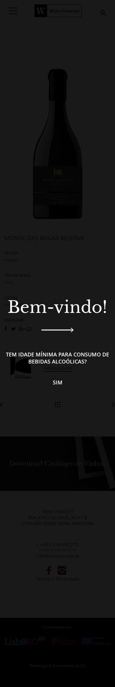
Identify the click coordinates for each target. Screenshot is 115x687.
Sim (58, 382)
